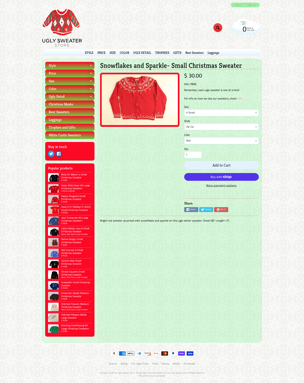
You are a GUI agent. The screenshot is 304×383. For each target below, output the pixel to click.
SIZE (113, 53)
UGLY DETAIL (142, 53)
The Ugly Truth (140, 364)
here (240, 99)
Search (113, 364)
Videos (165, 364)
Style (71, 66)
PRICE (101, 53)
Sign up (251, 5)
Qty (186, 149)
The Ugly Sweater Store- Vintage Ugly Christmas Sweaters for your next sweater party (151, 373)
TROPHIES (162, 53)
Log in (238, 5)
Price (71, 74)
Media (176, 364)
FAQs (155, 364)
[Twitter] (51, 154)
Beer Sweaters (194, 53)
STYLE (89, 53)
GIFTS (177, 53)
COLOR (124, 53)
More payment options (221, 186)
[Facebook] (59, 154)
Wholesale (189, 364)
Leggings (213, 53)
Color (71, 90)
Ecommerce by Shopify (156, 376)
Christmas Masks (61, 104)
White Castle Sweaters (65, 135)
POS (140, 376)
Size (71, 82)
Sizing (124, 364)
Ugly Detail (71, 97)
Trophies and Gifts (62, 127)
